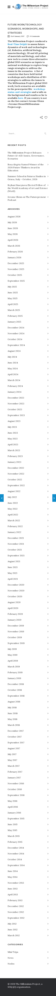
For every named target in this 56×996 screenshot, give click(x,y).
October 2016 (15, 789)
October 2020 (15, 596)
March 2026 (14, 245)
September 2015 (16, 818)
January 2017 (14, 777)
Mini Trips (13, 952)
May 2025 (12, 298)
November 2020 (16, 590)
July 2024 (12, 356)
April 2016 (13, 806)
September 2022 (16, 485)
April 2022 (13, 514)
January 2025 (14, 321)
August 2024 (14, 351)
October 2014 (15, 859)
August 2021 (14, 561)
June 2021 (13, 567)
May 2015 (12, 830)
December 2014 (16, 847)
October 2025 (15, 275)
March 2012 (14, 935)
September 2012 (16, 917)
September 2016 (16, 795)
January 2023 (14, 462)
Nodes (11, 963)
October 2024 (15, 339)
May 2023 (13, 438)
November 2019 (16, 631)
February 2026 (15, 251)
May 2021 (12, 573)
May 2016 (12, 801)
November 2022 (16, 473)
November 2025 (16, 269)
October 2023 (15, 409)
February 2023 (15, 456)
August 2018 (14, 701)
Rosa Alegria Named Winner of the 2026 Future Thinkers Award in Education (26, 167)
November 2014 (16, 853)
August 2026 (14, 216)
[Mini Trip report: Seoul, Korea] (2, 498)
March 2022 (14, 520)
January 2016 (14, 812)
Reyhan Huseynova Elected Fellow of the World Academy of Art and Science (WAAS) (28, 188)
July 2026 (12, 222)
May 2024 (13, 368)
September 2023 (16, 415)
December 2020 (16, 584)
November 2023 (16, 403)
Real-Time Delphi (18, 44)
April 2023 (13, 444)
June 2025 (13, 292)
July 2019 (12, 649)
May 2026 (13, 234)
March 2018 (14, 725)
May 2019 (12, 654)
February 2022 (15, 526)
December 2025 (16, 263)
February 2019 (15, 672)
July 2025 (12, 286)
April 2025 (13, 304)
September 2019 (16, 643)
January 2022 (14, 532)
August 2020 (14, 602)
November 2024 (16, 333)
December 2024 (16, 327)
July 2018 (12, 707)
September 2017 (16, 742)
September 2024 (16, 345)
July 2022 (12, 497)
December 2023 (16, 397)
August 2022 (14, 491)
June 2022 (13, 503)
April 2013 (13, 894)
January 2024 (14, 391)
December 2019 (16, 625)
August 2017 (14, 748)
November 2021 (16, 543)
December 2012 (16, 906)
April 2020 (13, 608)
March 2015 (14, 836)
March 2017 (14, 766)
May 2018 (12, 719)
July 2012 (12, 923)
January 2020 (14, 619)
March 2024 (14, 380)
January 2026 (14, 257)
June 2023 (13, 432)
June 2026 (13, 228)
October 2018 (15, 690)
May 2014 (12, 877)
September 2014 (16, 865)
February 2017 (15, 771)
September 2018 (16, 695)
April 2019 (13, 660)
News (10, 957)
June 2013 (13, 888)
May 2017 (12, 760)
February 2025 (15, 316)
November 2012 (16, 912)
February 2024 (15, 386)
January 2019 (14, 678)
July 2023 (12, 427)
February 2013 (15, 900)
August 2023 (14, 421)
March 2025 (14, 310)
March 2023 (14, 450)
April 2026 (13, 240)
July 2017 (12, 754)
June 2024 (13, 362)
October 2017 (15, 736)
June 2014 (13, 871)
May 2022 (13, 508)
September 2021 (16, 555)
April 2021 (13, 579)
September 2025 (16, 280)
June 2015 (12, 824)
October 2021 (15, 549)
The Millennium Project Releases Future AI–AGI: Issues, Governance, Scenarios (26, 155)
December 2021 (16, 538)
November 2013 (16, 882)
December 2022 (16, 467)
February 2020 (15, 614)
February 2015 (15, 842)
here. (21, 98)
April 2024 (13, 374)
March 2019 (14, 666)
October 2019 (15, 637)
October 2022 (15, 479)
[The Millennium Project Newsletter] (54, 498)
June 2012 (13, 929)
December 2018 (16, 684)
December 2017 (16, 730)
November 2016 (16, 783)
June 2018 (13, 713)
